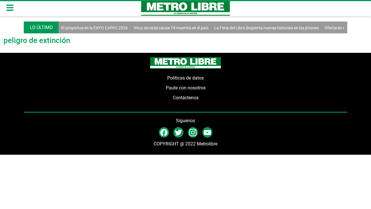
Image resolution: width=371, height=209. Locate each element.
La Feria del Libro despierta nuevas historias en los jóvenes (264, 28)
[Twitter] (178, 132)
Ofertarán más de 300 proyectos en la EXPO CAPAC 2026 (74, 28)
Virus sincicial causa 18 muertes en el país (168, 28)
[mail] (193, 132)
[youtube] (207, 132)
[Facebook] (164, 132)
